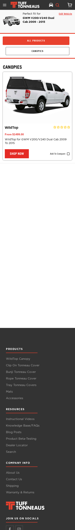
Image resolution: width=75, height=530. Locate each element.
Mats (9, 391)
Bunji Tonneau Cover (21, 372)
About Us (12, 472)
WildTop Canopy (18, 358)
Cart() (68, 5)
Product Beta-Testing (21, 438)
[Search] (57, 5)
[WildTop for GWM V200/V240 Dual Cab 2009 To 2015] (37, 98)
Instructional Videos (20, 419)
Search (11, 451)
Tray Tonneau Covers (21, 385)
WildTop (11, 128)
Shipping (12, 485)
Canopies (12, 67)
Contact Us (14, 479)
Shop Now (17, 154)
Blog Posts (13, 432)
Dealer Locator (17, 445)
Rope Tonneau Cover (21, 378)
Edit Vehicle (65, 13)
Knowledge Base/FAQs (22, 425)
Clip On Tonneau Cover (22, 365)
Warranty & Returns (20, 492)
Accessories (14, 398)
